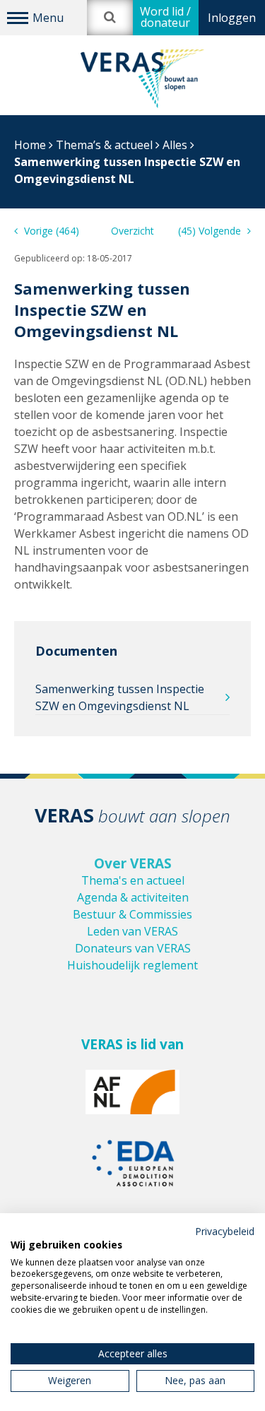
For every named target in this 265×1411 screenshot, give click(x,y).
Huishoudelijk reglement (132, 965)
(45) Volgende (211, 230)
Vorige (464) (50, 230)
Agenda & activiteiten (133, 897)
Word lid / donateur (165, 17)
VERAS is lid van (132, 1044)
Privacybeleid (224, 1231)
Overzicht (132, 230)
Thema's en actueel (132, 880)
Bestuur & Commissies (132, 914)
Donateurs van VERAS (133, 948)
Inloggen (232, 17)
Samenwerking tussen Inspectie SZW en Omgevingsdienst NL (119, 697)
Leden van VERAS (132, 931)
